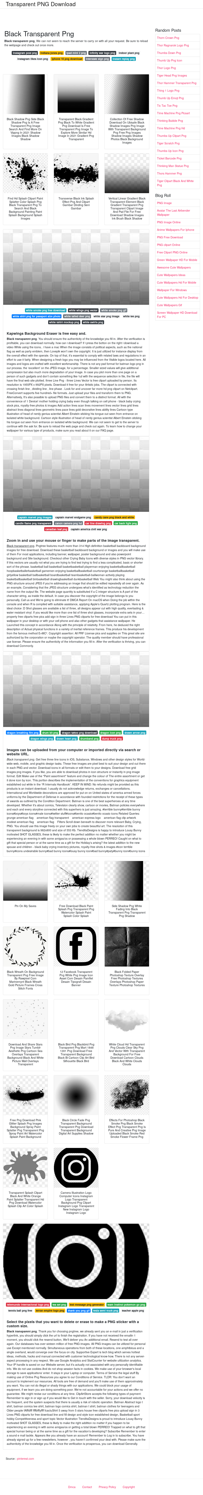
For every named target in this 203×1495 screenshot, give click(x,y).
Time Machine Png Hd (171, 128)
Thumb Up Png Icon (169, 60)
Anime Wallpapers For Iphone (175, 230)
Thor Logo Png (166, 68)
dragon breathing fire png (22, 733)
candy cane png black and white (114, 517)
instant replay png (124, 59)
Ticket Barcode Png (169, 158)
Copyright (129, 1487)
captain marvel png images (35, 517)
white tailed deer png (77, 316)
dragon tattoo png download (79, 733)
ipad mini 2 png (76, 53)
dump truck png (112, 738)
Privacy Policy (107, 1487)
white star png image (106, 316)
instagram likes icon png (32, 59)
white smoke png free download (45, 310)
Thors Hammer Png (169, 173)
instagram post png (25, 53)
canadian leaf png (56, 529)
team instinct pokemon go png (126, 1304)
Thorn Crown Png (168, 38)
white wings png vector (83, 310)
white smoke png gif (113, 310)
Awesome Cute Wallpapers (174, 267)
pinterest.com (25, 1458)
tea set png (59, 1304)
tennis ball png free (20, 1310)
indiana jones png (51, 53)
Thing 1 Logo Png (168, 90)
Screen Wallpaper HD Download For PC (177, 315)
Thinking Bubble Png (170, 121)
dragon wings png (42, 738)
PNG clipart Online (168, 245)
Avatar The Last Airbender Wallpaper (173, 212)
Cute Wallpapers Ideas (171, 275)
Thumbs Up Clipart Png (171, 136)
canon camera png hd (68, 523)
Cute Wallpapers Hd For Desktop (177, 297)
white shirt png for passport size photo (36, 316)
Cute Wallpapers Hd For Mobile (176, 282)
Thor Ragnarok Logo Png (173, 45)
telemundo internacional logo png (28, 1304)
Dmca (72, 1487)
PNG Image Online (169, 222)
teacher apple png (133, 1310)
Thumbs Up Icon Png (170, 151)
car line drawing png (98, 523)
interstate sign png (97, 59)
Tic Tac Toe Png (167, 105)
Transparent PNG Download (41, 3)
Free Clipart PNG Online (172, 252)
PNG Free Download (170, 237)
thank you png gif (79, 1310)
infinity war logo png (102, 53)
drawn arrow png (134, 733)
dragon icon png (110, 733)
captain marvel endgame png (73, 517)
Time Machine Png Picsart (173, 113)
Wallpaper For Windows (172, 290)
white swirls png (93, 322)
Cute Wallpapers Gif (169, 305)
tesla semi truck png (105, 1310)
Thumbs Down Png (169, 53)
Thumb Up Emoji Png (170, 98)
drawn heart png (66, 738)
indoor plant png (129, 53)
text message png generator (87, 1304)
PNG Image (164, 203)
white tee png (131, 316)
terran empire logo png (50, 1310)
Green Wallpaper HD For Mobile (177, 260)
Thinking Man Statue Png (173, 166)
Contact (87, 1487)
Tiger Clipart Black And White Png (175, 183)
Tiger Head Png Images (172, 75)
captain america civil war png (89, 529)
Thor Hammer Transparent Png (176, 83)
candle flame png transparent (33, 523)
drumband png (89, 738)
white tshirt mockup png (64, 322)
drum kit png (50, 733)
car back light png (126, 523)
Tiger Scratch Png (168, 143)
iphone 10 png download (67, 59)
